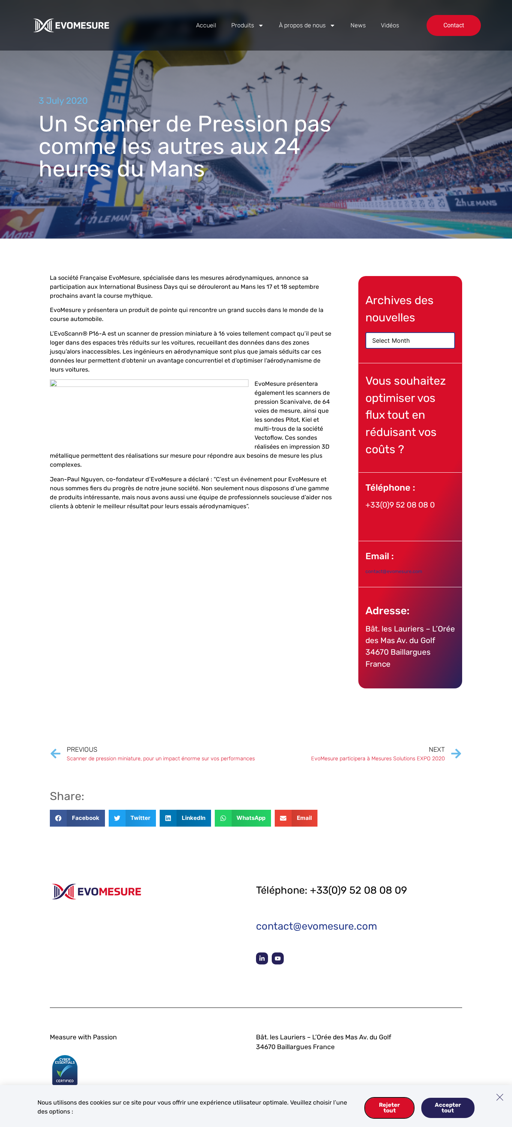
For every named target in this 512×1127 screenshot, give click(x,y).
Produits (242, 25)
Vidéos (390, 25)
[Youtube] (278, 958)
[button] (77, 818)
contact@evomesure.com (393, 571)
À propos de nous (302, 25)
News (358, 25)
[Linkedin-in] (262, 958)
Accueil (206, 25)
